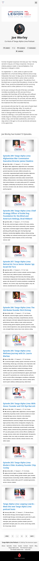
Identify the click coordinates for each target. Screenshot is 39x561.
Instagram (32, 48)
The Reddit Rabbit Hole (16, 549)
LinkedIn (20, 51)
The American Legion (26, 548)
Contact (25, 546)
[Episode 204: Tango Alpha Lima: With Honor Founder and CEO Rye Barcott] (19, 393)
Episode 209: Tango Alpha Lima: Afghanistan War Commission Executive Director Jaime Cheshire (18, 158)
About (3, 546)
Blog (36, 546)
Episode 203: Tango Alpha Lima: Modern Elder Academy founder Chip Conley (19, 465)
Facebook (22, 48)
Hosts (15, 546)
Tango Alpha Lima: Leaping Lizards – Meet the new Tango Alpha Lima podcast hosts (19, 506)
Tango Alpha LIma (14, 548)
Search (31, 546)
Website (7, 48)
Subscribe (27, 549)
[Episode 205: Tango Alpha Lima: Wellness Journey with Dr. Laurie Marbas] (19, 340)
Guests (20, 546)
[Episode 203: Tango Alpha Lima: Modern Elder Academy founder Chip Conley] (19, 452)
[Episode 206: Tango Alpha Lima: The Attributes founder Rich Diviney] (19, 297)
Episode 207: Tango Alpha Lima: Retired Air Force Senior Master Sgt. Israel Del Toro (19, 264)
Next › (32, 536)
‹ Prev (7, 536)
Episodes (9, 546)
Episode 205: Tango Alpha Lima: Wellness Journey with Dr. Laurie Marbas (17, 353)
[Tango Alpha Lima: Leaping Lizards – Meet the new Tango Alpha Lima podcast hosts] (19, 494)
